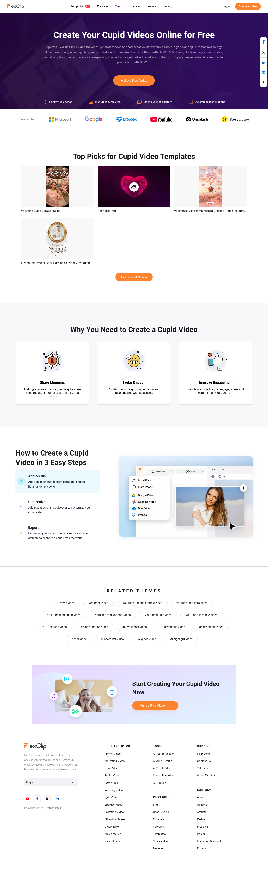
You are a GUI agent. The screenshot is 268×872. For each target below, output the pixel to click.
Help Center (204, 753)
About (200, 797)
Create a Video (248, 6)
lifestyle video (66, 603)
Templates (77, 6)
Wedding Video (114, 790)
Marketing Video (115, 761)
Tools (133, 6)
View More (111, 841)
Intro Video (111, 783)
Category (158, 826)
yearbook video (98, 603)
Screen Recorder (163, 775)
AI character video (112, 639)
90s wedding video (173, 627)
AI (119, 6)
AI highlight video (181, 639)
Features (158, 848)
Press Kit (202, 826)
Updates (202, 804)
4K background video (94, 627)
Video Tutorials (206, 775)
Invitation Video (114, 812)
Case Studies (161, 812)
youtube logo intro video (191, 603)
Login (226, 6)
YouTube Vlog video (54, 627)
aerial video (79, 639)
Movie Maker (113, 834)
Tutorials (202, 768)
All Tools (158, 783)
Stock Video (160, 841)
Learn (150, 6)
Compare (158, 819)
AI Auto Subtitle (162, 761)
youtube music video (158, 615)
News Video (112, 768)
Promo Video (113, 753)
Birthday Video (113, 804)
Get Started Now (132, 277)
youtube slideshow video (201, 615)
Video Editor (112, 826)
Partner (201, 819)
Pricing (167, 6)
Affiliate (202, 812)
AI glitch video (147, 639)
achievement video (211, 627)
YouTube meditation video (64, 615)
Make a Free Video (134, 80)
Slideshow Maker (115, 819)
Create (101, 6)
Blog (155, 804)
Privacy (201, 848)
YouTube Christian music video (142, 603)
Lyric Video (111, 797)
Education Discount (209, 841)
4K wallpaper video (134, 627)
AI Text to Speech (163, 753)
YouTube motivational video (113, 615)
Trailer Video (112, 775)
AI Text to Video (162, 768)
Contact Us (204, 761)
